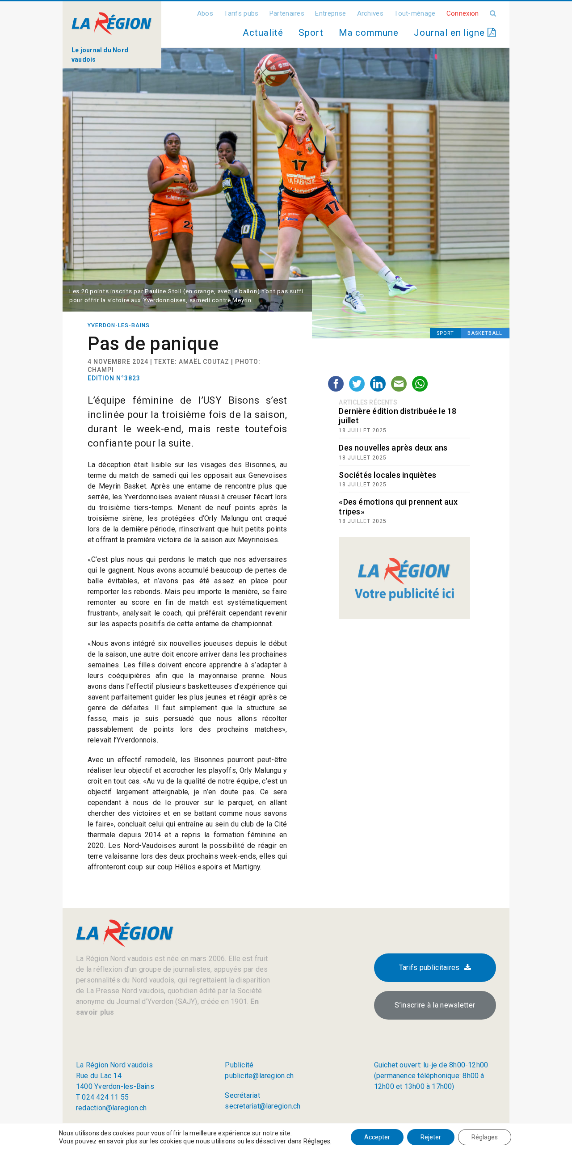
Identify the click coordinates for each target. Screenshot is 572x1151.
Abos (205, 13)
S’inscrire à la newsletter (435, 1005)
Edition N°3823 (114, 378)
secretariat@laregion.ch (262, 1106)
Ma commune (369, 32)
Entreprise (330, 13)
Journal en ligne (451, 32)
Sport (311, 32)
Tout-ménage (414, 13)
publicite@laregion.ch (259, 1075)
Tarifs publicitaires (429, 967)
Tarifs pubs (241, 13)
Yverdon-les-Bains (119, 325)
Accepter (377, 1137)
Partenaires (286, 13)
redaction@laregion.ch (111, 1108)
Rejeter (431, 1137)
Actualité (263, 32)
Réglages (317, 1141)
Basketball (484, 333)
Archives (370, 13)
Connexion (462, 13)
